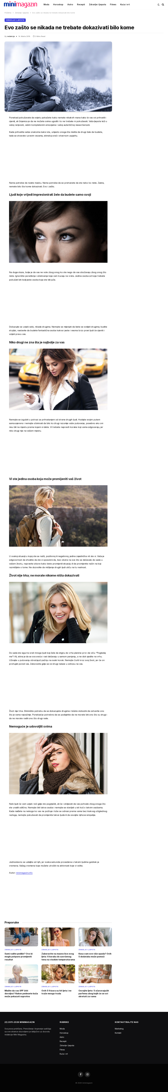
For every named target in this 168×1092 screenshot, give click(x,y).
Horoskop (58, 4)
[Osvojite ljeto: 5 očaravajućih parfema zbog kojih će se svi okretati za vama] (95, 973)
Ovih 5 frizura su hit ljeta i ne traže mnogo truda (56, 992)
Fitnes (113, 4)
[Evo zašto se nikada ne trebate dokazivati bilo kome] (58, 77)
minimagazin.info (24, 872)
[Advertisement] (58, 159)
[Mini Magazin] (20, 4)
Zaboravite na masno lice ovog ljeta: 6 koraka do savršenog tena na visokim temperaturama (58, 956)
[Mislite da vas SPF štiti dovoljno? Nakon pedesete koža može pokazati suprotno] (21, 973)
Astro (70, 4)
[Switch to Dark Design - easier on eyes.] (158, 5)
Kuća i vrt (125, 4)
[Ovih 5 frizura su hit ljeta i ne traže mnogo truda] (58, 973)
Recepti (81, 4)
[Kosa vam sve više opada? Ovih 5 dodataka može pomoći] (95, 937)
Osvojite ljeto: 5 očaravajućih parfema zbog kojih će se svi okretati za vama (93, 993)
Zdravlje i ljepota (97, 4)
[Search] (162, 5)
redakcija (11, 36)
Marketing (119, 1029)
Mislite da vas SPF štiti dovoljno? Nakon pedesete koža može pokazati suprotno (21, 993)
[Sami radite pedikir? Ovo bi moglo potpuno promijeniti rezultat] (21, 937)
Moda (46, 4)
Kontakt (118, 1033)
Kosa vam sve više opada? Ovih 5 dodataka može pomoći (94, 955)
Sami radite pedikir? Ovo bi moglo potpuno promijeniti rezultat (19, 956)
